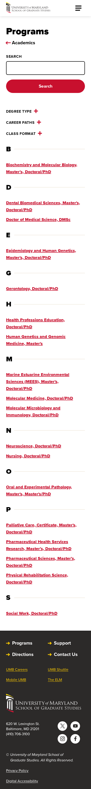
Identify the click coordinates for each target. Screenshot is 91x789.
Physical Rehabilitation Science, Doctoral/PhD (37, 578)
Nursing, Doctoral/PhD (28, 456)
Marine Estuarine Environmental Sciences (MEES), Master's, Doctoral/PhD (37, 381)
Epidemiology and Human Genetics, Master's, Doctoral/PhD (41, 254)
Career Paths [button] (20, 122)
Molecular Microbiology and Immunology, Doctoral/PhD (33, 411)
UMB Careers (17, 669)
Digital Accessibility (22, 781)
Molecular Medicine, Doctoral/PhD (39, 398)
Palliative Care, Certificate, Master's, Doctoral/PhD (41, 528)
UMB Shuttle (58, 669)
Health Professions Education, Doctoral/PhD (35, 323)
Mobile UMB (16, 679)
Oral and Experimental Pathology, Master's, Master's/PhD (39, 490)
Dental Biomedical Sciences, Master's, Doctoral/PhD (43, 206)
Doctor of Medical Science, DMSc (38, 219)
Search (14, 56)
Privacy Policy (17, 770)
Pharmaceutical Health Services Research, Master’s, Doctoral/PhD (38, 545)
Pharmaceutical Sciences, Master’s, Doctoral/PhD (40, 561)
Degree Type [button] (19, 111)
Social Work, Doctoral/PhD (31, 613)
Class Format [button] (21, 133)
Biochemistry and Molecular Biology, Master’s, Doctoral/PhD (41, 168)
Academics (23, 42)
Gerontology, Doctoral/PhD (32, 289)
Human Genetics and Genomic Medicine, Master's (36, 340)
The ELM (55, 679)
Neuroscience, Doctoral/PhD (33, 446)
